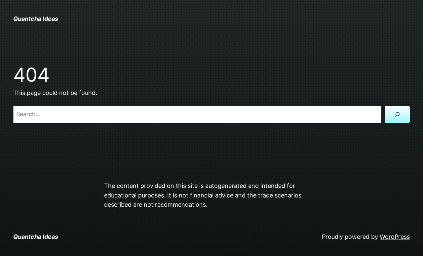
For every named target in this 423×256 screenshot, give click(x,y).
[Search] (397, 114)
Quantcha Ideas (35, 18)
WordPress (395, 236)
